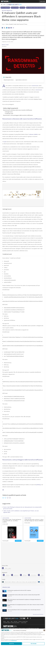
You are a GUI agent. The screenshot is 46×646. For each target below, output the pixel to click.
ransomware (35, 85)
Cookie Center (23, 622)
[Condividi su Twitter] (5, 28)
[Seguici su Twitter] (30, 618)
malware (31, 134)
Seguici (21, 618)
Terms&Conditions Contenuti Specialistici (11, 622)
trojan (4, 141)
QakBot (36, 134)
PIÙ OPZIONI (33, 643)
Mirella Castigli (5, 44)
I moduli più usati (9, 113)
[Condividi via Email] (9, 28)
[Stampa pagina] (11, 28)
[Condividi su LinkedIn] (7, 28)
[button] (3, 4)
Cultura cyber (22, 7)
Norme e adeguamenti (5, 7)
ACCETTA (11, 643)
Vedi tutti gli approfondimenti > (38, 614)
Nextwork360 (6, 628)
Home (3, 24)
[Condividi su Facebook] (2, 28)
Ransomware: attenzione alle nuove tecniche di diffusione (17, 110)
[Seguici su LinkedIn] (27, 618)
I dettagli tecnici (9, 112)
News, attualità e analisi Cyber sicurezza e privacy (16, 24)
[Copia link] (13, 28)
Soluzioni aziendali (15, 7)
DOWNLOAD (18, 540)
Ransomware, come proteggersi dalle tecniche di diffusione (18, 115)
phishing (38, 484)
